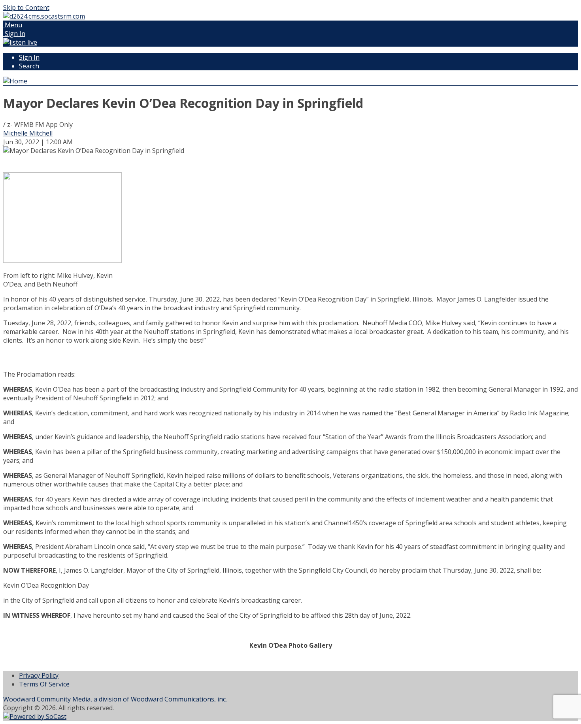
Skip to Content (26, 7)
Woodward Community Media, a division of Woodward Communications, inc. (115, 699)
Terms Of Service (44, 684)
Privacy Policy (38, 675)
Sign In (29, 57)
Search (29, 66)
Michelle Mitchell (28, 133)
